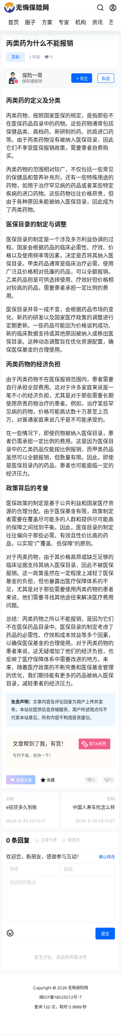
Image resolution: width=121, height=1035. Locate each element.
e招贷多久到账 (21, 807)
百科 (15, 57)
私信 (106, 78)
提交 (105, 933)
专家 (63, 22)
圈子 (30, 22)
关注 (84, 78)
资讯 (97, 22)
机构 (80, 22)
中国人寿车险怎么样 (94, 807)
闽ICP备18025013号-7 (60, 997)
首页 (13, 22)
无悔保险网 (77, 987)
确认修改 (107, 856)
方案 (47, 22)
